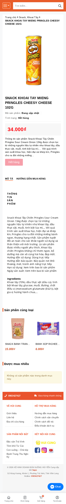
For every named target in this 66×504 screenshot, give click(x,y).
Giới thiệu (12, 413)
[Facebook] (37, 450)
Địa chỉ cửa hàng (15, 421)
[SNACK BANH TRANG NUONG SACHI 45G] (17, 329)
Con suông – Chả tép (17, 450)
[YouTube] (51, 450)
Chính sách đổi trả (44, 421)
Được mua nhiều (16, 364)
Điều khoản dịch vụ (44, 425)
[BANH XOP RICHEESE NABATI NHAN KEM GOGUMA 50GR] (48, 329)
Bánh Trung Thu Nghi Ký (17, 455)
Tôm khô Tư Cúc (15, 446)
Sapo (34, 470)
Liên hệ (10, 417)
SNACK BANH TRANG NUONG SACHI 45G (28, 344)
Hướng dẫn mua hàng (46, 413)
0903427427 (13, 396)
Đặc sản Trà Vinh (15, 441)
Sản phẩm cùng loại (19, 310)
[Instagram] (44, 450)
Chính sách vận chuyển (47, 417)
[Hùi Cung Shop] (45, 442)
